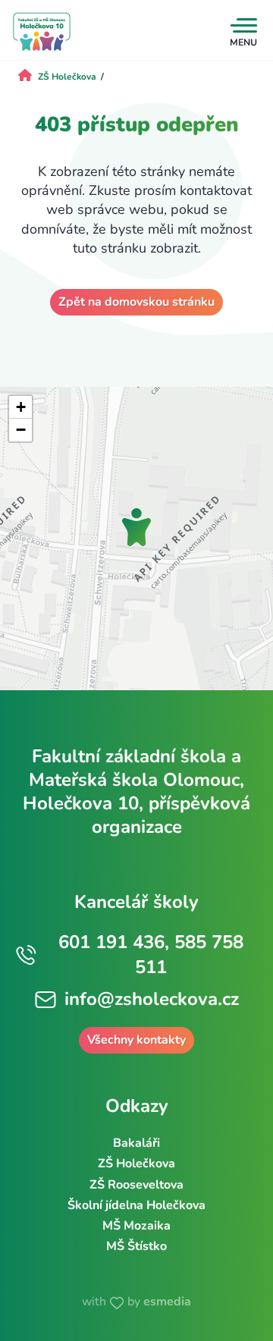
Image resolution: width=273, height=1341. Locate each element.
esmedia (167, 1301)
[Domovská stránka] (41, 31)
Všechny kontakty (136, 1040)
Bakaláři (136, 1143)
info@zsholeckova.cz (151, 999)
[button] (136, 527)
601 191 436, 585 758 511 (150, 955)
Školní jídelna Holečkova (136, 1205)
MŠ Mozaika (136, 1225)
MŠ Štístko (136, 1246)
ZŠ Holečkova (136, 1163)
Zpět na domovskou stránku (136, 302)
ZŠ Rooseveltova (136, 1184)
